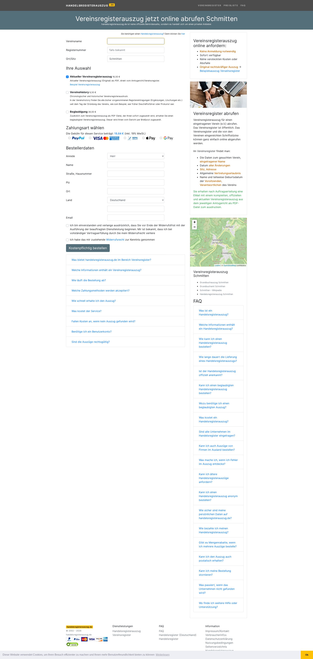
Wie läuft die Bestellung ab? (89, 280)
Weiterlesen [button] (163, 654)
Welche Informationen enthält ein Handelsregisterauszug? (217, 326)
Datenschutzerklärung (218, 638)
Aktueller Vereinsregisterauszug (95, 76)
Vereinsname (74, 41)
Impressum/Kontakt (217, 631)
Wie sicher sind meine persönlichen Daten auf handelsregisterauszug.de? (215, 514)
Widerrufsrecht (115, 239)
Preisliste (231, 5)
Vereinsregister (209, 5)
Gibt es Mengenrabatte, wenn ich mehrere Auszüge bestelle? (218, 544)
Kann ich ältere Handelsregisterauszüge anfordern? (214, 478)
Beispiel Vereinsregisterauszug (85, 84)
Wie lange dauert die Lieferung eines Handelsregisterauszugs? (218, 358)
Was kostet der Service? (86, 311)
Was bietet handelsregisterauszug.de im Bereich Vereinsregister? (111, 259)
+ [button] (195, 222)
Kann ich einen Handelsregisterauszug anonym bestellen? (218, 496)
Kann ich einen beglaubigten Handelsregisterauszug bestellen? (216, 389)
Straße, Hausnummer (79, 173)
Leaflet (217, 265)
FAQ (243, 5)
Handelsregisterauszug (90, 5)
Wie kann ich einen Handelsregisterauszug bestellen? (213, 342)
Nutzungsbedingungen (219, 642)
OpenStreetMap (230, 265)
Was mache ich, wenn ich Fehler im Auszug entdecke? (218, 461)
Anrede (70, 156)
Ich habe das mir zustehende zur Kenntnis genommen (112, 239)
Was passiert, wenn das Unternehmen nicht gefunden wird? (217, 588)
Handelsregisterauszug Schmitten (216, 294)
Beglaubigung (83, 111)
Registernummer (76, 50)
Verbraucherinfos (215, 635)
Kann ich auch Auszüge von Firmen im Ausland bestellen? (217, 447)
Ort (68, 191)
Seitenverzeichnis (216, 646)
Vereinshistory (83, 92)
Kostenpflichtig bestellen (88, 248)
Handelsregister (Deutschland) (177, 635)
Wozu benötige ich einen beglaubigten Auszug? (214, 405)
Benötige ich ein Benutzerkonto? (92, 331)
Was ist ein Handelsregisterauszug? (213, 312)
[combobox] (135, 41)
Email (69, 217)
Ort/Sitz (71, 58)
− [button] (195, 227)
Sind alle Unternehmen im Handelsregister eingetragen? (217, 433)
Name (69, 164)
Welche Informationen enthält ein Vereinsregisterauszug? (106, 270)
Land (69, 200)
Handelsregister (168, 638)
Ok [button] (306, 654)
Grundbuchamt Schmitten (212, 286)
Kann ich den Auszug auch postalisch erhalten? (215, 558)
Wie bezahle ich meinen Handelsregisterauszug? (213, 530)
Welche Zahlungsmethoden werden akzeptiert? (100, 290)
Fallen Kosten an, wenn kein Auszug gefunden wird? (103, 321)
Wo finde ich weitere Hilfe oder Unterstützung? (218, 605)
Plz (68, 182)
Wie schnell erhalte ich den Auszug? (94, 300)
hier (183, 34)
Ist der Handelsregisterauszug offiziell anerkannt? (217, 373)
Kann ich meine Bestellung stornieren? (215, 572)
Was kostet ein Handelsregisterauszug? (213, 419)
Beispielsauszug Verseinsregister (220, 70)
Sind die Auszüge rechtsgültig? (91, 341)
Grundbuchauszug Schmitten (214, 282)
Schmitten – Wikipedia (211, 290)
